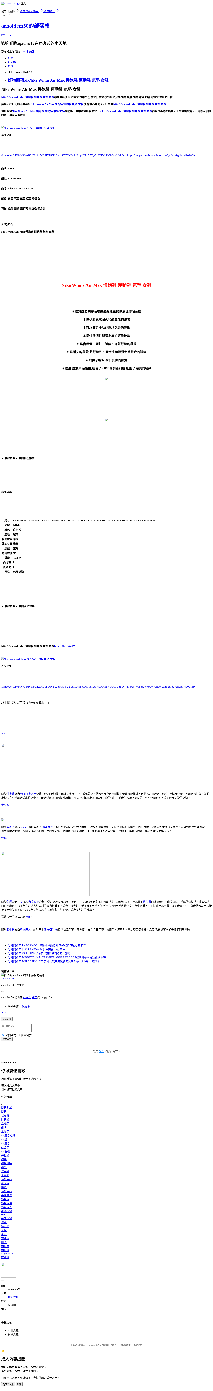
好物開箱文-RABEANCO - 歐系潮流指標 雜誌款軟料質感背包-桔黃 (47, 945)
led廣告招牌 (8, 1135)
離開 (19, 1384)
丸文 (20, 901)
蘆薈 (4, 1222)
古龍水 (5, 1238)
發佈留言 (7, 1039)
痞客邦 (27, 997)
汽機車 (26, 1006)
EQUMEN (7, 1253)
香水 (4, 1234)
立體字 (5, 1123)
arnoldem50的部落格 (25, 26)
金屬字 (5, 1131)
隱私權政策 (125, 1345)
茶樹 (4, 1230)
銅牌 (4, 1127)
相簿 (10, 58)
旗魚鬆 (147, 901)
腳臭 (4, 1111)
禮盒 (28, 916)
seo (3, 1214)
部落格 (12, 62)
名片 (10, 66)
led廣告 (5, 1143)
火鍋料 (5, 1175)
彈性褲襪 (6, 1163)
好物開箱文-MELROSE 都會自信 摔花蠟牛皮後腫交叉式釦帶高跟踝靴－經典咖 (54, 961)
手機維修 (6, 1195)
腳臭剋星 (31, 793)
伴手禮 (5, 1171)
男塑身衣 (47, 827)
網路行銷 (6, 1211)
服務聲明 (138, 1345)
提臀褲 (5, 1257)
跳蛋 (4, 1187)
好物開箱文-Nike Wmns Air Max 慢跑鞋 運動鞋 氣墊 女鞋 (58, 80)
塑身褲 (5, 1250)
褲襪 (4, 1159)
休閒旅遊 (28, 51)
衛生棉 (11, 929)
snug (3, 733)
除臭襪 (11, 793)
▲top (4, 1012)
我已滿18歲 (8, 1384)
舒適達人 (25, 929)
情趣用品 (6, 1179)
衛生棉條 (6, 1203)
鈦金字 (5, 1147)
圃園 (4, 1242)
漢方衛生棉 (50, 929)
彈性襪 (5, 1155)
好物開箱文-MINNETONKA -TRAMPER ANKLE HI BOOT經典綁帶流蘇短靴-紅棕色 (57, 957)
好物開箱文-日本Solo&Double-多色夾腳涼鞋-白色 (36, 949)
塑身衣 (5, 804)
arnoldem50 (7, 978)
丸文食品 (34, 901)
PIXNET (81, 1345)
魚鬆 (4, 838)
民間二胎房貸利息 (64, 646)
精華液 (5, 1226)
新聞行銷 (6, 1218)
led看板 (5, 1151)
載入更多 (7, 1019)
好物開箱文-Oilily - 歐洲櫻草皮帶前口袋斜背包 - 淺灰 (39, 953)
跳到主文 (6, 35)
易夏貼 (5, 1115)
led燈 (4, 1139)
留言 (34, 997)
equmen (24, 827)
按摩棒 (5, 1183)
